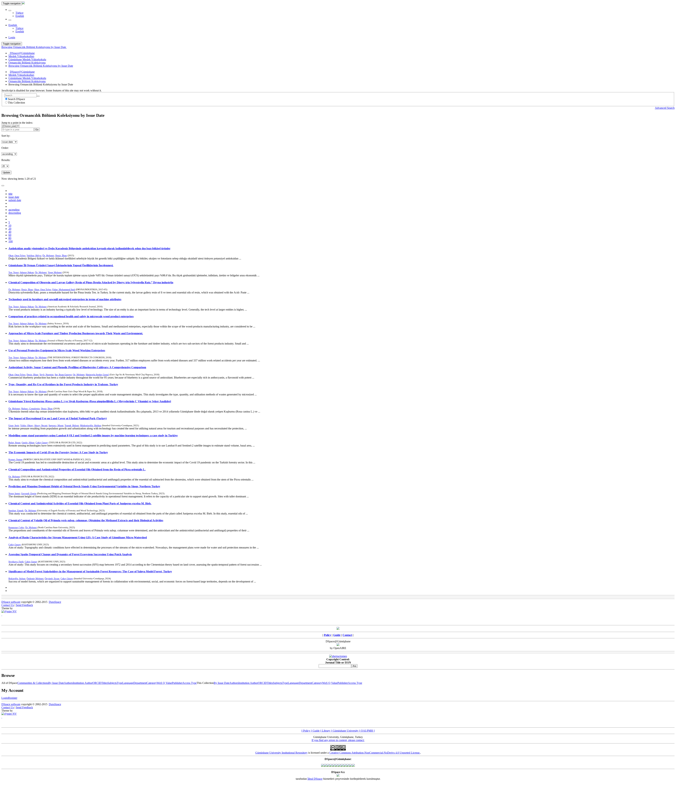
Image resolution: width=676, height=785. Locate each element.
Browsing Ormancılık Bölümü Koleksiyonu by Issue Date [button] (34, 47)
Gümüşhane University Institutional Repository (281, 752)
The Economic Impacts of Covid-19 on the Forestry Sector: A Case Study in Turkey (58, 452)
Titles (104, 682)
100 (10, 241)
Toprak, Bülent (72, 425)
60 (9, 235)
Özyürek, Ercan (52, 578)
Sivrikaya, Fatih (16, 561)
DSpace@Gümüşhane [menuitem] (21, 53)
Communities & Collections (32, 682)
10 (9, 225)
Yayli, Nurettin (46, 374)
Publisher (177, 682)
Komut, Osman (15, 459)
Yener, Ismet (14, 493)
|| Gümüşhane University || (345, 730)
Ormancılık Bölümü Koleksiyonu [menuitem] (27, 62)
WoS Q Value (164, 682)
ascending (14, 209)
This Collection (16, 102)
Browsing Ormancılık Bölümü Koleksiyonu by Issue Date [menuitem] (40, 65)
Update (6, 172)
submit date (14, 200)
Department (139, 682)
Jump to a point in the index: (17, 122)
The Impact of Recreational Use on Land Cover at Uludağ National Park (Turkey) (57, 418)
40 (9, 231)
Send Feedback (24, 605)
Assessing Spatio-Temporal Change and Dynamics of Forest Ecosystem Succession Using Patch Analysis (70, 554)
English (19, 15)
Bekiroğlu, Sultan (16, 578)
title (10, 193)
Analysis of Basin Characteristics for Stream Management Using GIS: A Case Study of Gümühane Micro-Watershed (77, 537)
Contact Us (7, 605)
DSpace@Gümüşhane (22, 71)
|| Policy (305, 730)
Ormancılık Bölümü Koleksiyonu (27, 81)
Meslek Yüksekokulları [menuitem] (21, 56)
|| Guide (315, 730)
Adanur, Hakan (27, 272)
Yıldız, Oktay (26, 425)
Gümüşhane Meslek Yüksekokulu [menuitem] (27, 59)
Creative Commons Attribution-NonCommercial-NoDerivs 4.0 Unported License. (374, 752)
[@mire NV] (9, 611)
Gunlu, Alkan (28, 442)
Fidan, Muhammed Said (63, 289)
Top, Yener (13, 272)
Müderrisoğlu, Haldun (90, 425)
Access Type (189, 682)
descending (14, 212)
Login (4, 697)
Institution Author (82, 682)
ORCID (96, 682)
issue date (13, 197)
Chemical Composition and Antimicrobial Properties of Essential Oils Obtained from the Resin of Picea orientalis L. (77, 469)
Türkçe (19, 12)
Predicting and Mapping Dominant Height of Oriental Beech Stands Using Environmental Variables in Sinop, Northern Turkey (84, 486)
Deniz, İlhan (61, 255)
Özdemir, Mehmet (35, 578)
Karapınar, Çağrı (16, 527)
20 (9, 228)
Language (127, 682)
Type (119, 682)
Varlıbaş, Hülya (34, 255)
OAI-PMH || (367, 730)
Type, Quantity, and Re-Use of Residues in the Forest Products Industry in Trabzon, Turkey (63, 384)
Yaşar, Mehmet (55, 272)
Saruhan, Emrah (15, 510)
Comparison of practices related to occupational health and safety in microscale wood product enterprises (71, 316)
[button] (9, 10)
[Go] (38, 96)
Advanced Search (665, 107)
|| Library (325, 730)
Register (12, 697)
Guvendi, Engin (28, 493)
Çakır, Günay (67, 578)
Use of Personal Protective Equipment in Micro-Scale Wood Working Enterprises (56, 350)
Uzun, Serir (13, 425)
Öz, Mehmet (48, 255)
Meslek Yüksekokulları (21, 74)
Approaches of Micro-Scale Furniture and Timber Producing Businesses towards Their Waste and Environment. (75, 333)
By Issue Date (56, 682)
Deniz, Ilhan (32, 374)
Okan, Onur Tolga (16, 255)
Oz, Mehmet (78, 374)
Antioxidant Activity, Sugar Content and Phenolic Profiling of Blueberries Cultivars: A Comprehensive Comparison (77, 367)
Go (36, 129)
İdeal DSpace (315, 778)
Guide (336, 635)
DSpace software (10, 601)
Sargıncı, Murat (56, 425)
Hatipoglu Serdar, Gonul (97, 374)
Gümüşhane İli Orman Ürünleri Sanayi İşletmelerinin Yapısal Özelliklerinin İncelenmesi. (60, 265)
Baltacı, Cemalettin (30, 408)
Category (151, 682)
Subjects (112, 682)
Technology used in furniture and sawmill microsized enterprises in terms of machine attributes (64, 299)
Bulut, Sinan (14, 442)
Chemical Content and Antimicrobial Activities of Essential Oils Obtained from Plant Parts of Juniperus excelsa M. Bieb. (79, 503)
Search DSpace (16, 99)
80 (9, 238)
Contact (347, 635)
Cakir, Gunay (42, 442)
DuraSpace (55, 601)
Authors (68, 682)
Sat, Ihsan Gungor (63, 374)
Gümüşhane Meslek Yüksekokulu (27, 78)
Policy (327, 635)
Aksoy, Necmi (40, 425)
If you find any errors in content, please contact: (338, 740)
